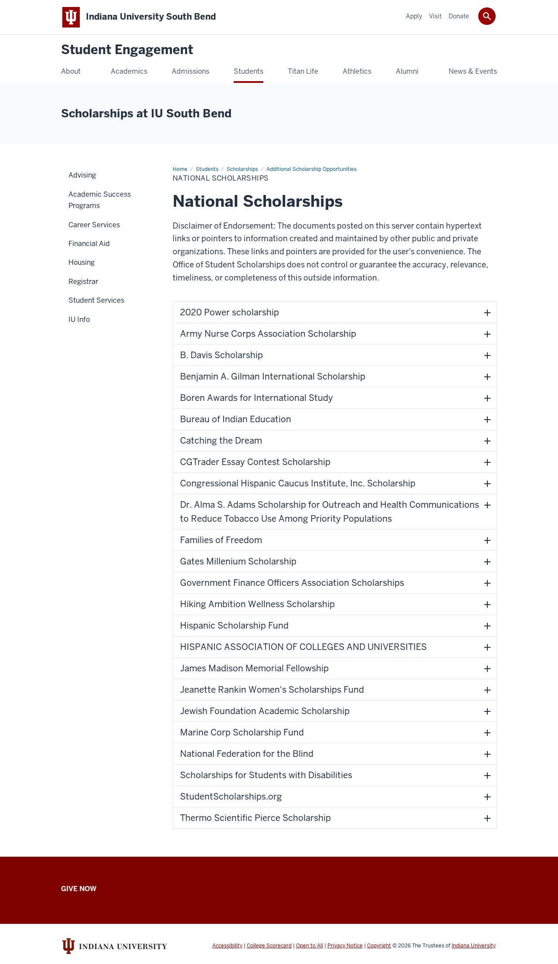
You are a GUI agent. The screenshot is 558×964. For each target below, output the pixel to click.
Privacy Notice (345, 945)
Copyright (379, 945)
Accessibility (227, 945)
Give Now (78, 888)
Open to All (309, 945)
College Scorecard (269, 945)
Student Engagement (127, 50)
